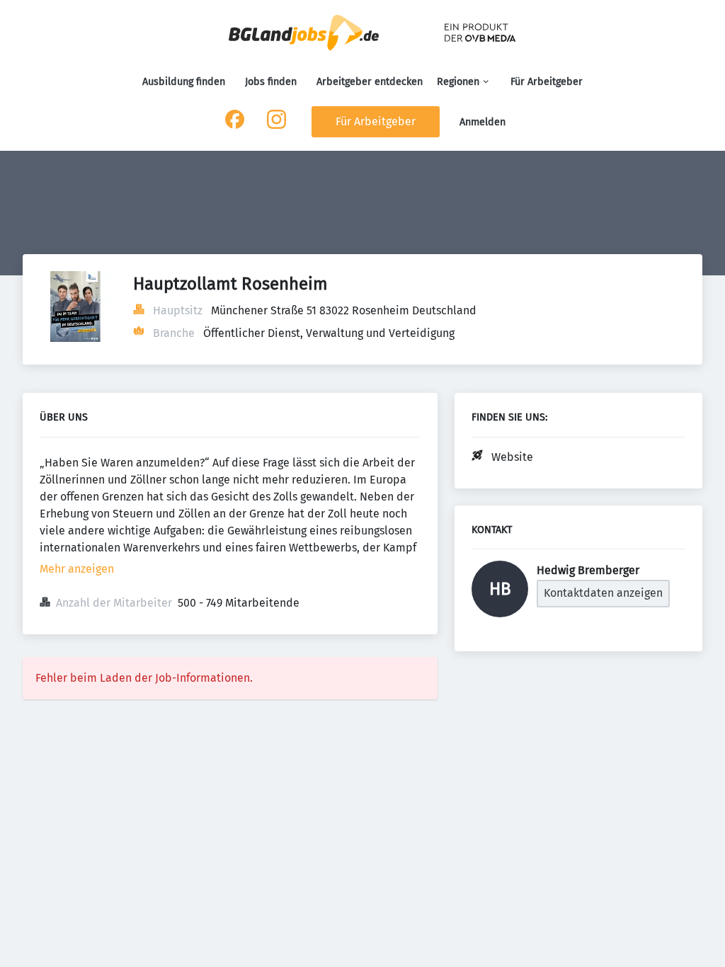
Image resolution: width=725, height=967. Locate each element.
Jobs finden (271, 82)
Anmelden (482, 122)
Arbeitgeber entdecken (369, 82)
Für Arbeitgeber (546, 82)
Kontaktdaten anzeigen (603, 593)
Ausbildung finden (183, 82)
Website (512, 457)
